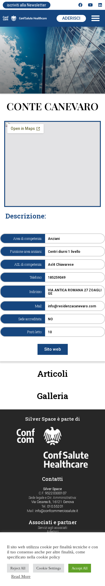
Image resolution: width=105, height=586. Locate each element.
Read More (21, 576)
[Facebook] (80, 5)
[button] (95, 18)
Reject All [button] (17, 568)
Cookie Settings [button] (48, 568)
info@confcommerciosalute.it (56, 511)
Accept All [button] (80, 568)
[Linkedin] (100, 5)
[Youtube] (90, 5)
